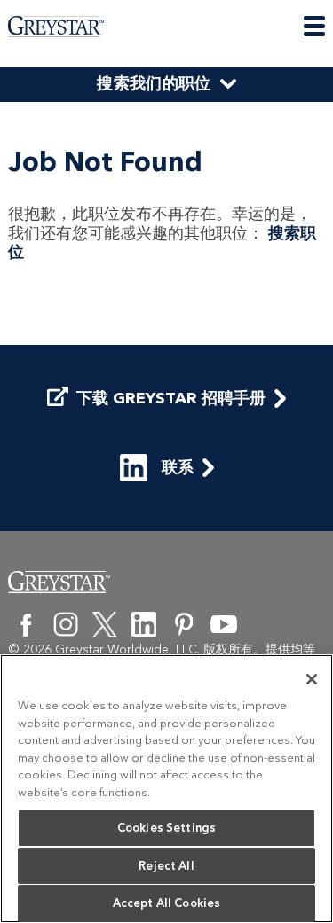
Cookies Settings (166, 827)
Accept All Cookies (166, 903)
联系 (178, 467)
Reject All (166, 865)
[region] (166, 788)
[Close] (311, 679)
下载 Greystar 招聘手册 (171, 398)
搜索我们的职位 (154, 83)
